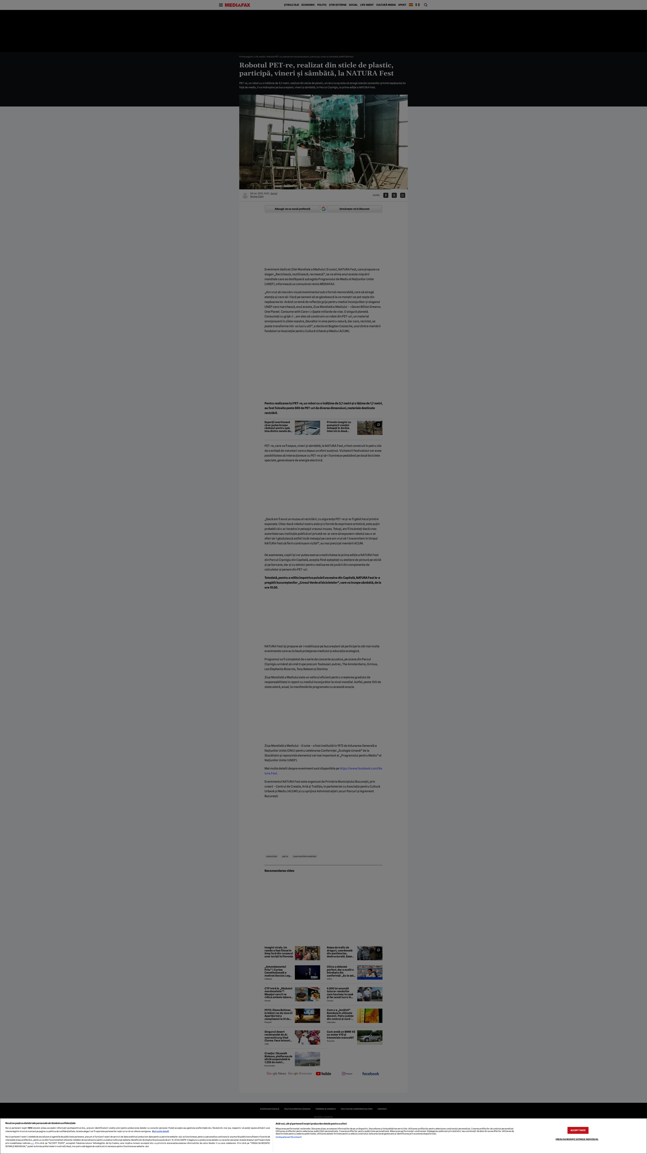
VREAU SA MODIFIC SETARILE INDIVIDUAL (577, 1139)
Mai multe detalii (160, 1131)
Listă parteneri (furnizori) (288, 1137)
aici (32, 1143)
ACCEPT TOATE (578, 1130)
